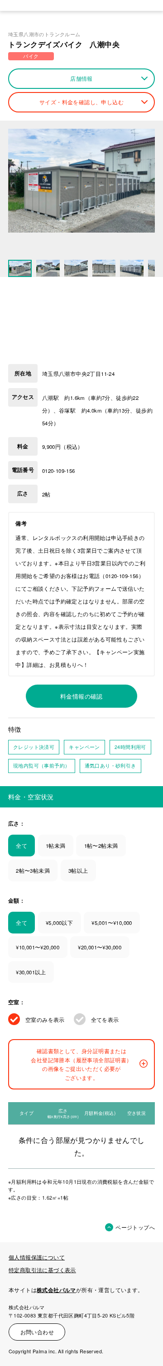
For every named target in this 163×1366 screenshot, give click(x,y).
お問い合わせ (37, 1332)
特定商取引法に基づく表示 (42, 1270)
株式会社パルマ (56, 1290)
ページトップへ (135, 1227)
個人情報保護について (37, 1257)
